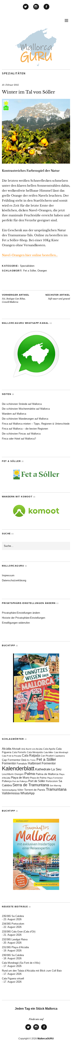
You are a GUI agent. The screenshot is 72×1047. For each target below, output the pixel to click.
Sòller (20, 790)
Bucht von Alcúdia (34, 749)
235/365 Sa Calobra (13, 916)
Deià (23, 760)
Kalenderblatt (18, 768)
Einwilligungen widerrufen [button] (16, 622)
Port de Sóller (36, 781)
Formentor (9, 763)
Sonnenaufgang (9, 790)
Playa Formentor (55, 778)
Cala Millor (48, 752)
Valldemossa (11, 793)
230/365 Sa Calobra (13, 955)
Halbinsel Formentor (42, 763)
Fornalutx (22, 763)
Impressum (8, 575)
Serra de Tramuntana (30, 785)
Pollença (7, 781)
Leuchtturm (8, 774)
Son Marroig (55, 785)
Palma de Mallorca (47, 774)
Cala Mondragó (61, 752)
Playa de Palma (38, 777)
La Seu (56, 769)
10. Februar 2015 (10, 85)
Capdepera (59, 756)
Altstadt (16, 749)
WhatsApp (27, 793)
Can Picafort (47, 755)
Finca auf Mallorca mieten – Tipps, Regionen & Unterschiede (36, 423)
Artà (23, 749)
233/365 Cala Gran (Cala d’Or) (18, 931)
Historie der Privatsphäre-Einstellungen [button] (23, 617)
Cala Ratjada (31, 755)
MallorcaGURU (45, 1038)
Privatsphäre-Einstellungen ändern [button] (21, 612)
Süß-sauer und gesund (58, 297)
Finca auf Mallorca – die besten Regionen (25, 428)
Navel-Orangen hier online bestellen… (30, 255)
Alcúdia (6, 748)
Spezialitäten (14, 73)
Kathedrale (42, 769)
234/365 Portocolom (13, 923)
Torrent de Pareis (34, 789)
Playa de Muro (20, 777)
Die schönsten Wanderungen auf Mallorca (25, 418)
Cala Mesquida (35, 752)
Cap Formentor (11, 759)
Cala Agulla (49, 749)
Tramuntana (56, 789)
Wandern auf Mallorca (14, 413)
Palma (29, 774)
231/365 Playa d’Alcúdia (15, 947)
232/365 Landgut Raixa (14, 939)
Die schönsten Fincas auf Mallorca (21, 433)
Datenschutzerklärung (14, 580)
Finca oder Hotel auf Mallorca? (19, 438)
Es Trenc (31, 760)
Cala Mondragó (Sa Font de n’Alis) (21, 962)
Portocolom (52, 781)
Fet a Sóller (29, 270)
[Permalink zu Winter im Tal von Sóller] (36, 162)
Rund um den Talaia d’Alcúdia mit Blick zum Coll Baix (32, 970)
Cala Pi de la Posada (11, 756)
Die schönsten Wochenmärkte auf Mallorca (26, 408)
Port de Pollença (19, 781)
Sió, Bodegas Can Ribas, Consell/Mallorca (15, 298)
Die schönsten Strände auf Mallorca (22, 404)
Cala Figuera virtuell (13, 978)
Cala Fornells (19, 752)
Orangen (42, 270)
